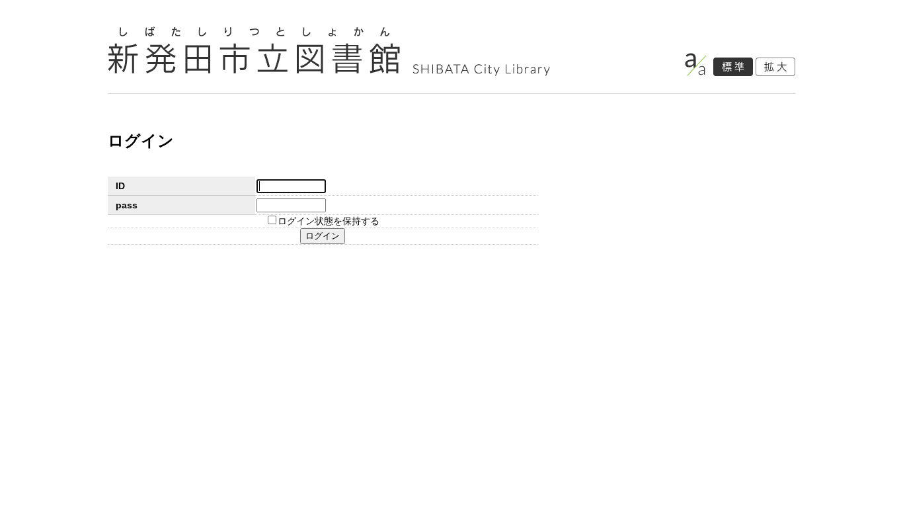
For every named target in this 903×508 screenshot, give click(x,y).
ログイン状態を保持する (328, 221)
